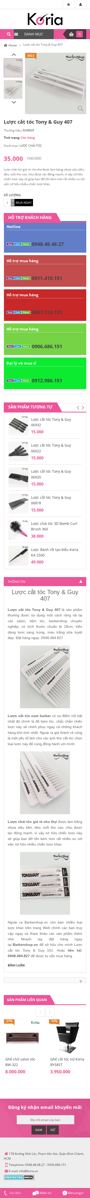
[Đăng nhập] (68, 4)
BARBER (28, 130)
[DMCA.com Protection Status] (19, 1177)
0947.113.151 (47, 312)
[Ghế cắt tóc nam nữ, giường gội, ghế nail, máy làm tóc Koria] (45, 19)
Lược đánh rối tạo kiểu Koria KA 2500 (54, 552)
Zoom (80, 108)
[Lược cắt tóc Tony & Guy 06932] (18, 425)
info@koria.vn (28, 1171)
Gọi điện (15, 1193)
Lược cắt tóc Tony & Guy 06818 (51, 500)
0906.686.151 (47, 346)
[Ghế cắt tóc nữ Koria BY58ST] (67, 1037)
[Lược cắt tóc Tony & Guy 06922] (18, 451)
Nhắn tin (45, 1193)
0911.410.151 (47, 278)
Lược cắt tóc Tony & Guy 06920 (51, 474)
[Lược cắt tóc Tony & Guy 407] (13, 67)
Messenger (75, 1193)
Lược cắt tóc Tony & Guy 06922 (51, 448)
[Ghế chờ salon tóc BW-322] (22, 1037)
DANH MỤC (33, 34)
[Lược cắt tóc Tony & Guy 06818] (18, 503)
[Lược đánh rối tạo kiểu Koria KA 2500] (18, 555)
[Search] (9, 34)
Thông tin (16, 581)
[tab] (45, 581)
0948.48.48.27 (48, 244)
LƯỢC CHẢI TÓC (31, 146)
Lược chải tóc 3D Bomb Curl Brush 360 (54, 526)
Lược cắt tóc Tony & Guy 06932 (51, 422)
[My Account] (80, 4)
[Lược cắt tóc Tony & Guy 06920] (18, 477)
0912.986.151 (47, 380)
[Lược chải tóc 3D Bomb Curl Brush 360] (18, 529)
